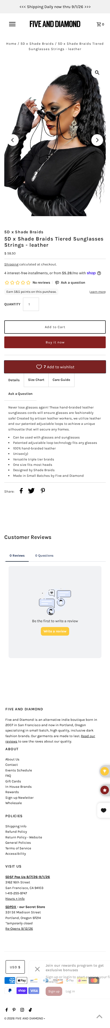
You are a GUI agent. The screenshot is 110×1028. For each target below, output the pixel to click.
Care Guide (61, 380)
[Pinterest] (13, 1010)
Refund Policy (16, 832)
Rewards (12, 792)
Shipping (11, 264)
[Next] (97, 140)
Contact (11, 765)
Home (11, 44)
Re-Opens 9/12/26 (19, 928)
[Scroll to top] (99, 1017)
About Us (12, 759)
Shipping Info (15, 826)
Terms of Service (18, 848)
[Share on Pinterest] (43, 491)
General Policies (18, 843)
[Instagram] (21, 1010)
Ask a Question (20, 394)
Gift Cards (13, 781)
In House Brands (18, 787)
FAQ (8, 776)
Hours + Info (15, 898)
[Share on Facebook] (21, 491)
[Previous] (13, 140)
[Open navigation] (15, 24)
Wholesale (13, 803)
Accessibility (15, 853)
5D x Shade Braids (37, 44)
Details (14, 380)
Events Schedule (18, 770)
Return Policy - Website (23, 837)
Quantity (12, 304)
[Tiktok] (30, 1010)
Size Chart (36, 380)
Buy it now (55, 342)
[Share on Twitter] (31, 491)
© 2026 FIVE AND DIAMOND (24, 1018)
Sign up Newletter (19, 798)
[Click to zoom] (97, 72)
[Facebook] (6, 1010)
